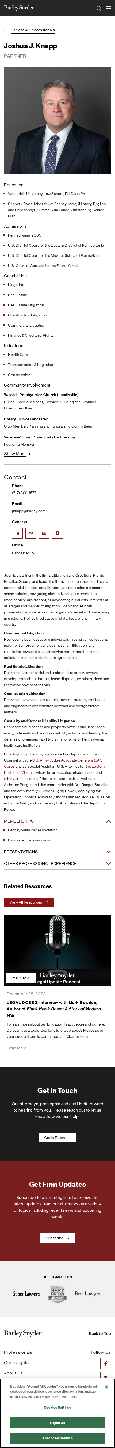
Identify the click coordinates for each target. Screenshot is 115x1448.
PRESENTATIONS (21, 851)
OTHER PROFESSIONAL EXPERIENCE (40, 863)
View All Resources (26, 902)
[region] (57, 1413)
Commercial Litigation (26, 325)
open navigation (109, 8)
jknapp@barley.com (29, 511)
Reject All (57, 1423)
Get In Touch (55, 1138)
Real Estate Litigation (26, 305)
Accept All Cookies (57, 1438)
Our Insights (16, 1362)
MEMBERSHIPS (19, 821)
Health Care (18, 354)
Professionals (18, 1352)
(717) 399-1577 (24, 493)
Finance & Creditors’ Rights (31, 335)
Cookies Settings (57, 1407)
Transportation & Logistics (30, 365)
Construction (19, 375)
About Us (13, 1373)
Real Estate (17, 295)
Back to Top (100, 1333)
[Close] (106, 1387)
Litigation (16, 285)
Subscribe (55, 1238)
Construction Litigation (27, 315)
